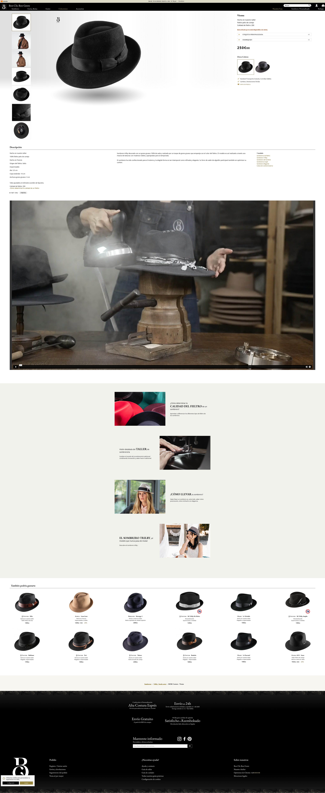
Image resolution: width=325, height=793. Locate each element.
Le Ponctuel (243, 655)
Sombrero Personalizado (300, 9)
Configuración (10, 783)
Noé (82, 655)
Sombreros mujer (262, 162)
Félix (28, 616)
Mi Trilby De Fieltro (190, 616)
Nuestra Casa (277, 9)
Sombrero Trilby (262, 158)
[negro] (245, 67)
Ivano (298, 655)
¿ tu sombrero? (186, 494)
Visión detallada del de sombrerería (134, 450)
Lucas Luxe (81, 616)
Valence (136, 655)
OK (190, 746)
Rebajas (321, 9)
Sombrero (15, 9)
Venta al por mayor (56, 776)
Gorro (48, 9)
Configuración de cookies (151, 779)
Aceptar (26, 783)
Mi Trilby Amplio (298, 616)
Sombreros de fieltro (263, 156)
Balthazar (28, 655)
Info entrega (245, 84)
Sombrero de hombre (264, 160)
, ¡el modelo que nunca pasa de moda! (136, 539)
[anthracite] (262, 67)
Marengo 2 (135, 616)
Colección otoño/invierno (265, 166)
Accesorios (80, 9)
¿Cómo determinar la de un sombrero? (188, 406)
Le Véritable (243, 616)
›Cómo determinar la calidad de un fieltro (24, 188)
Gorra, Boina (32, 9)
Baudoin (190, 655)
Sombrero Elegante (263, 164)
